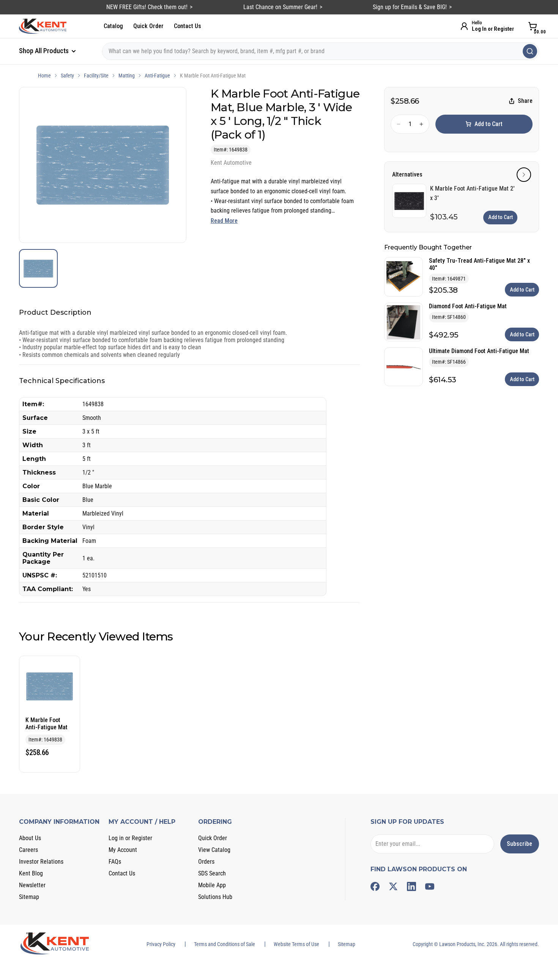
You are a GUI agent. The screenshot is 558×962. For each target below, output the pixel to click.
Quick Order (148, 26)
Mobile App (212, 885)
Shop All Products (44, 50)
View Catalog (214, 849)
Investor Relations (41, 861)
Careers (28, 849)
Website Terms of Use (296, 944)
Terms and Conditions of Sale (224, 944)
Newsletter (32, 885)
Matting (126, 76)
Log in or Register (130, 838)
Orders (206, 861)
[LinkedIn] (411, 886)
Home (44, 76)
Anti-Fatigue (157, 76)
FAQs (115, 861)
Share (525, 101)
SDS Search (212, 873)
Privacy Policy (161, 944)
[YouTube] (429, 886)
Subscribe (519, 843)
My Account (123, 849)
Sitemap (29, 896)
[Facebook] (375, 886)
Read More (224, 220)
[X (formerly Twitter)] (393, 886)
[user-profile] (464, 26)
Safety (67, 76)
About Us (30, 838)
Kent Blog (31, 873)
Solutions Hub (215, 896)
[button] (524, 174)
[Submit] (530, 51)
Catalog (113, 26)
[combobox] (320, 51)
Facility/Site (96, 76)
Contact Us (187, 26)
